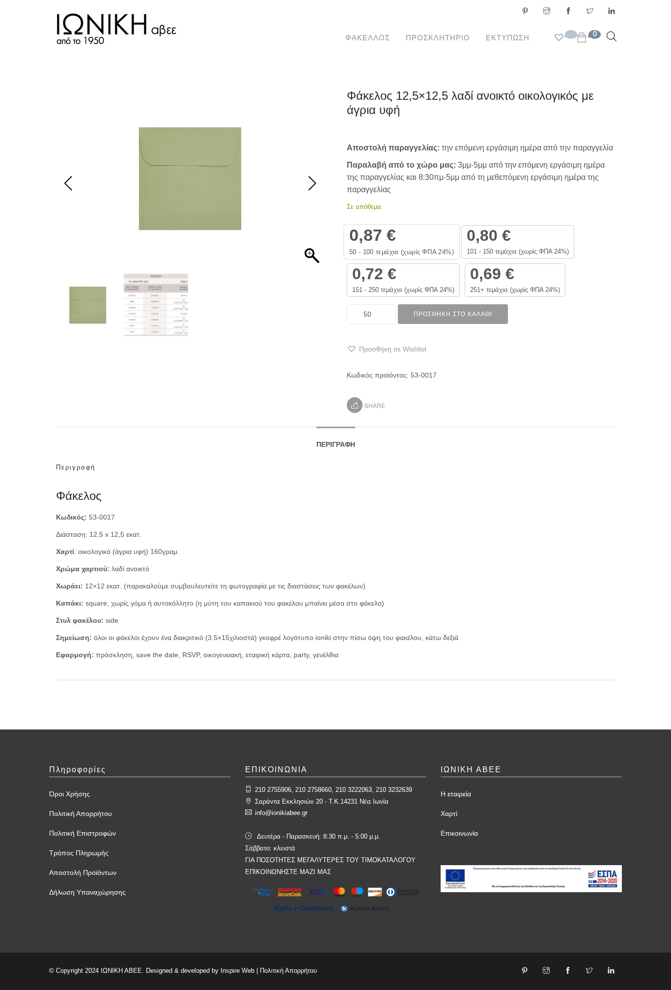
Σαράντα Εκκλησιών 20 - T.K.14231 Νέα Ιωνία (322, 801)
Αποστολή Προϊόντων (82, 872)
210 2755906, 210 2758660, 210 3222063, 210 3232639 (333, 789)
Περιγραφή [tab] (335, 444)
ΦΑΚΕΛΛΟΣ (367, 37)
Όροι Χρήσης (69, 794)
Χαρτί (449, 813)
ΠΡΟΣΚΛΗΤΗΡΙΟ (438, 37)
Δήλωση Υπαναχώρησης (87, 892)
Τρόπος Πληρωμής (79, 853)
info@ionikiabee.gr (281, 812)
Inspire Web (237, 970)
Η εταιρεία (456, 794)
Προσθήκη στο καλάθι (453, 314)
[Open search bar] (611, 36)
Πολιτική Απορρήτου (80, 813)
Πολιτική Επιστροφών (82, 833)
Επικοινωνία (459, 833)
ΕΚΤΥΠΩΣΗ (508, 37)
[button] (386, 349)
